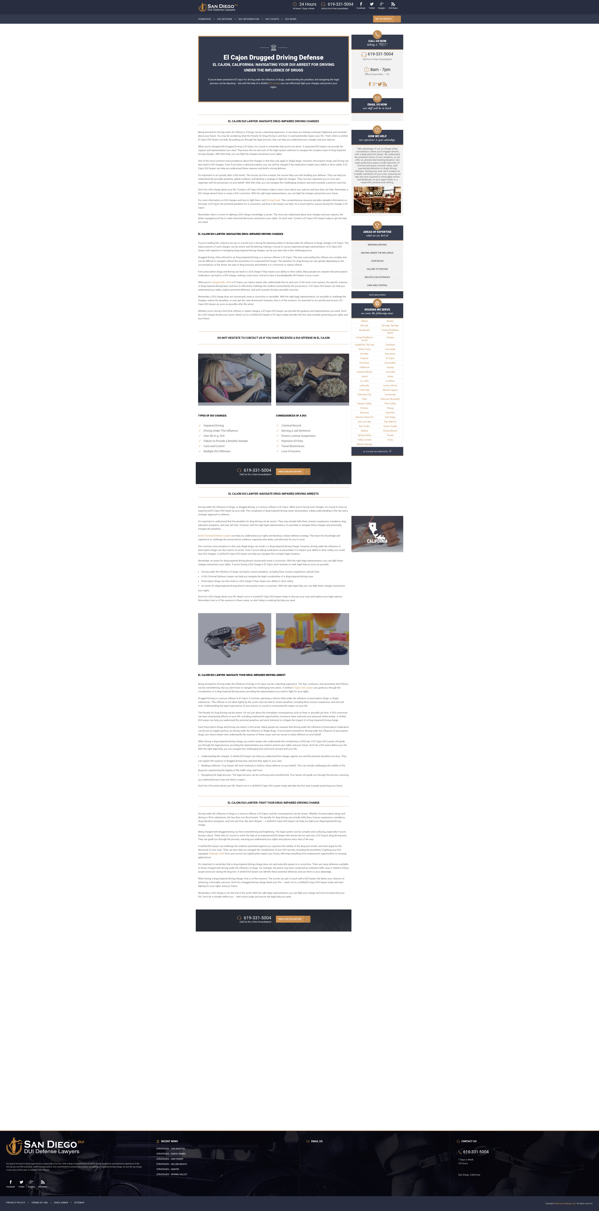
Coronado (390, 349)
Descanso (390, 353)
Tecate (390, 435)
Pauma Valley (364, 403)
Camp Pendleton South (364, 339)
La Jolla (364, 381)
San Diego (390, 417)
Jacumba (390, 371)
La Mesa (390, 381)
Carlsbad (390, 344)
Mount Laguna (390, 390)
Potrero (364, 408)
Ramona (364, 412)
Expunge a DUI (216, 853)
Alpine (364, 321)
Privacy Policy (15, 1202)
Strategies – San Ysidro (169, 1159)
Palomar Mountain (390, 399)
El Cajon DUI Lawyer (302, 687)
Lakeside (364, 385)
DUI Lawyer (274, 83)
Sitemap (79, 1202)
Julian (390, 376)
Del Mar (364, 353)
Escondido (390, 362)
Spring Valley (364, 435)
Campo (390, 337)
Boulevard (364, 330)
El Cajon (390, 358)
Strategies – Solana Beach (171, 1164)
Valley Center (364, 439)
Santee (364, 430)
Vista (390, 439)
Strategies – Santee (167, 1169)
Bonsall (364, 325)
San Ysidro (364, 426)
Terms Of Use (39, 1202)
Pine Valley (390, 403)
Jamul (364, 376)
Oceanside (390, 394)
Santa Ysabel (390, 426)
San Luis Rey (364, 421)
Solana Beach (390, 430)
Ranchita (390, 412)
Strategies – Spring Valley (171, 1174)
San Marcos (390, 421)
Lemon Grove (390, 385)
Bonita (390, 321)
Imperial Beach (364, 371)
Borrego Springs (390, 325)
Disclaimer (61, 1202)
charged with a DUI (221, 282)
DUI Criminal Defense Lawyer (215, 535)
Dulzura (364, 358)
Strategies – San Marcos (170, 1148)
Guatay (390, 367)
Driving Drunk (273, 200)
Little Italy (364, 390)
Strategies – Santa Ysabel (171, 1153)
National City (364, 394)
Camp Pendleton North (390, 331)
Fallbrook (364, 367)
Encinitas (364, 362)
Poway (390, 408)
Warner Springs (364, 444)
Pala (364, 399)
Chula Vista (364, 349)
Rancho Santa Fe (364, 417)
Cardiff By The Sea (364, 344)
